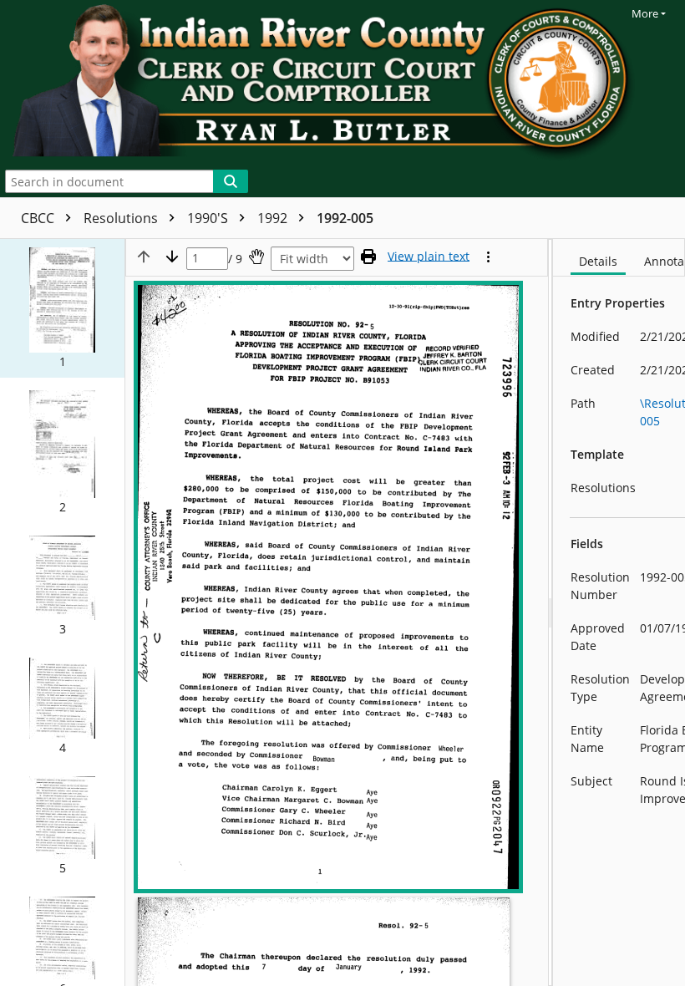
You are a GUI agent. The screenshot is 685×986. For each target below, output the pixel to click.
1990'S (209, 218)
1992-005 (345, 218)
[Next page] (172, 256)
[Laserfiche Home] (326, 82)
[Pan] (256, 256)
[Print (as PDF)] (368, 256)
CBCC (39, 218)
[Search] (230, 181)
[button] (62, 308)
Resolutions (122, 218)
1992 (274, 218)
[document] (619, 612)
